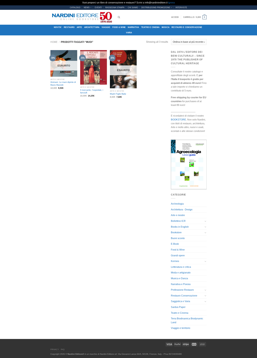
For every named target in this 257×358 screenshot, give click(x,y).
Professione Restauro (182, 290)
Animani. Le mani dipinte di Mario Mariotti (63, 83)
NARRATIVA (133, 27)
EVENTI (98, 7)
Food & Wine (119, 27)
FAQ (63, 349)
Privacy (54, 349)
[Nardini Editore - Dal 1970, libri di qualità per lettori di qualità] (81, 17)
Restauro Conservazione (184, 295)
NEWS (87, 7)
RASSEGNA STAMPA (114, 7)
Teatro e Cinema (150, 27)
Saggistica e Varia (180, 301)
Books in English (180, 227)
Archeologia (177, 203)
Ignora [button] (171, 2)
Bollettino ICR (178, 221)
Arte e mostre (178, 215)
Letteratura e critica (181, 267)
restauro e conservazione (186, 27)
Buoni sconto (178, 238)
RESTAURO (69, 27)
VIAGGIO (106, 27)
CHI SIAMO (133, 7)
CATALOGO (75, 7)
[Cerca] (119, 17)
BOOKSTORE (178, 119)
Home (54, 42)
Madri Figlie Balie (118, 94)
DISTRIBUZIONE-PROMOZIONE (155, 7)
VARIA (129, 33)
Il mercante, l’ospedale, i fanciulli (91, 91)
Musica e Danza (179, 278)
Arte (79, 27)
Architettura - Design (181, 209)
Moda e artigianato (181, 272)
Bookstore (176, 232)
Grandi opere (178, 255)
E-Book (175, 244)
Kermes (175, 261)
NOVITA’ (58, 27)
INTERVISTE (181, 7)
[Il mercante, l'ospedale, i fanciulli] (93, 67)
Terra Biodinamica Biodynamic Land (187, 320)
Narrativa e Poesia (181, 284)
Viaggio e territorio (180, 328)
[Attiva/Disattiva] (205, 221)
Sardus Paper (178, 307)
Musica (166, 27)
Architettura (91, 27)
